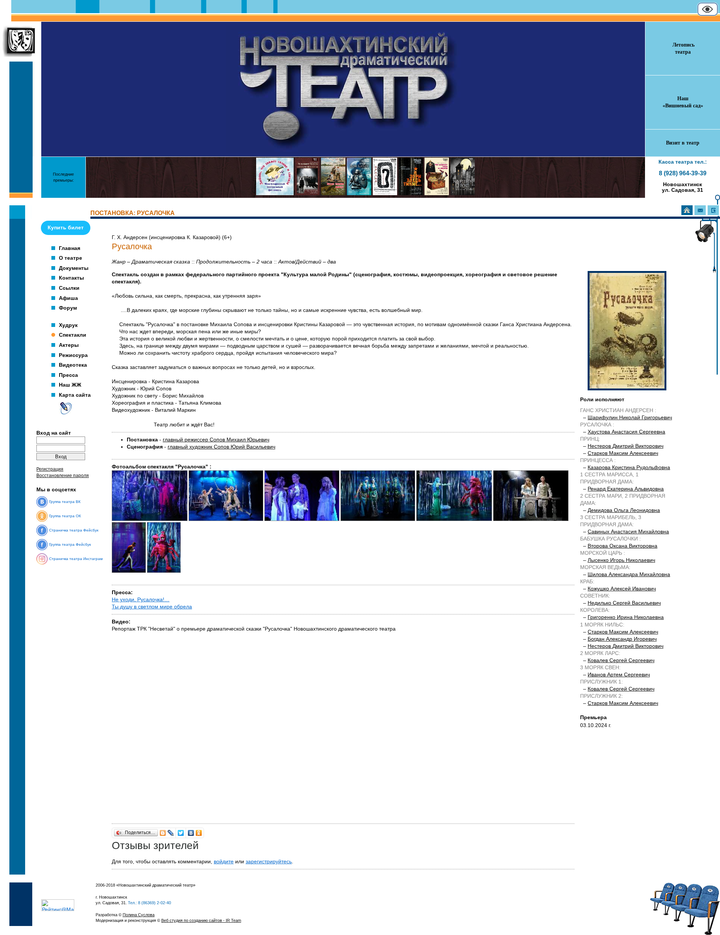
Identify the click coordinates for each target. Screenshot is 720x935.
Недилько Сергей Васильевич (624, 603)
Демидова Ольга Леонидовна (624, 510)
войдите (224, 861)
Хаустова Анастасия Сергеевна (626, 432)
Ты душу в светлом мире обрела (152, 607)
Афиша (68, 298)
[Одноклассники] (199, 833)
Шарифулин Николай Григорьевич (630, 417)
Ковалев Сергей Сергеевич (621, 660)
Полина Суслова (138, 914)
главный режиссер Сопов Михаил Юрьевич (216, 440)
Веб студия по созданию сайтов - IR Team (201, 920)
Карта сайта (75, 395)
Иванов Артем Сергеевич (619, 675)
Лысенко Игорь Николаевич (621, 560)
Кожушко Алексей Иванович (622, 589)
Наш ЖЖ (70, 385)
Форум (68, 308)
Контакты (71, 278)
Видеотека (73, 365)
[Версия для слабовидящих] (707, 14)
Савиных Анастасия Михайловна (628, 532)
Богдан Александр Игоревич (622, 639)
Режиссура (73, 355)
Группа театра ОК (65, 516)
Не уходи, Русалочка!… (141, 599)
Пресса (68, 375)
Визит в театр (682, 143)
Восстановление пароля (62, 475)
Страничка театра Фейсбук (73, 530)
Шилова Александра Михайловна (629, 574)
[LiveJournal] (171, 833)
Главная (69, 248)
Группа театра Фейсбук (70, 544)
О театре (70, 258)
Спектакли (72, 335)
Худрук (68, 325)
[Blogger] (163, 833)
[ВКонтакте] (191, 833)
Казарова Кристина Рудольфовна (629, 467)
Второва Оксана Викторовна (622, 546)
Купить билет (66, 227)
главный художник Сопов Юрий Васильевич (221, 447)
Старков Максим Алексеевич (623, 453)
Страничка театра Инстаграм (76, 559)
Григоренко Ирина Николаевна (626, 617)
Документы (73, 268)
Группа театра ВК (65, 502)
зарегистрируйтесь (269, 861)
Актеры (69, 345)
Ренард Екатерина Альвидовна (626, 489)
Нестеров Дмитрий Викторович (625, 446)
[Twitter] (181, 833)
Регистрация (49, 469)
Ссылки (69, 288)
